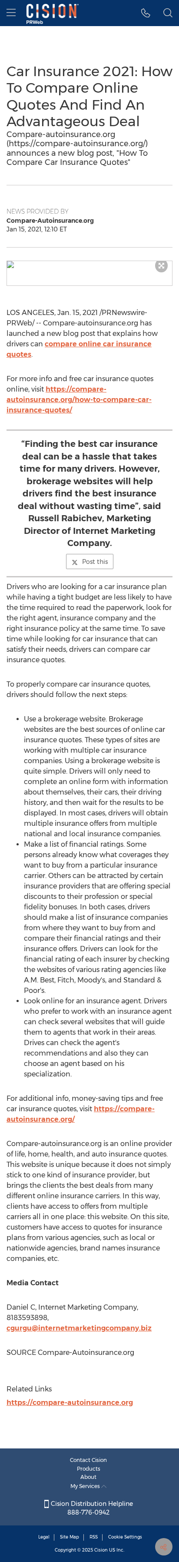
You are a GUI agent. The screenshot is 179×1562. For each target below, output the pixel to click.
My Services (85, 1486)
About (88, 1477)
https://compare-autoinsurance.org (70, 1402)
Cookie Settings (125, 1537)
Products (88, 1468)
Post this (95, 562)
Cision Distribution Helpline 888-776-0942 (91, 1508)
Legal (44, 1537)
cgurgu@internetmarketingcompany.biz (79, 1328)
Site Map (69, 1537)
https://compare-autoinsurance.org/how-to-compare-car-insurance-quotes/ (79, 399)
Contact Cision (88, 1460)
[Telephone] (146, 13)
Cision (101, 1550)
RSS (94, 1537)
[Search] (168, 13)
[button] (89, 264)
